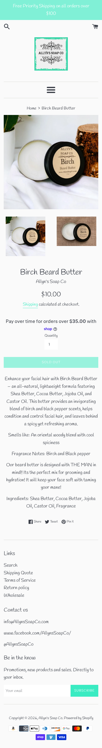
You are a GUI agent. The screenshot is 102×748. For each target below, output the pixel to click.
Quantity (51, 335)
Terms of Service (20, 580)
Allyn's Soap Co (50, 718)
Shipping (30, 304)
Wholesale (14, 595)
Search (10, 565)
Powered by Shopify (78, 718)
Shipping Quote (18, 573)
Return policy (16, 588)
